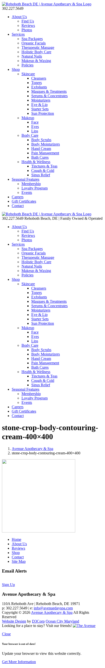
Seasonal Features (25, 179)
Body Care (29, 135)
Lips (34, 131)
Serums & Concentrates (49, 96)
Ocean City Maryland (62, 621)
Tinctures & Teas (44, 166)
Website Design (14, 621)
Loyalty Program (34, 188)
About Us (19, 17)
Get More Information (19, 662)
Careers (17, 197)
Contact (18, 206)
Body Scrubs (41, 140)
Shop (16, 69)
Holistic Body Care (36, 52)
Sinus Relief (40, 175)
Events (26, 192)
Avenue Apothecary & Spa (32, 449)
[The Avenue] (84, 626)
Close (6, 634)
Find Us (27, 21)
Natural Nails (31, 56)
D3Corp (38, 621)
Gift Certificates (24, 201)
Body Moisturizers (45, 144)
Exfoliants (39, 87)
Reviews (28, 25)
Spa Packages (32, 39)
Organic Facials (33, 43)
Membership (31, 184)
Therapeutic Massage (37, 47)
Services (18, 34)
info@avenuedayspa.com (53, 608)
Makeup (27, 118)
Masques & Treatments (49, 91)
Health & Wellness (35, 162)
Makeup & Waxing (36, 61)
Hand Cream (41, 148)
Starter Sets (40, 109)
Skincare (28, 74)
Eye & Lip (39, 105)
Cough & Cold (42, 170)
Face (35, 122)
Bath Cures (40, 157)
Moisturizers (40, 100)
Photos (26, 30)
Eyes (35, 127)
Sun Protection (42, 113)
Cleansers (38, 78)
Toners (36, 83)
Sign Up (8, 585)
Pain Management (45, 153)
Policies (27, 65)
